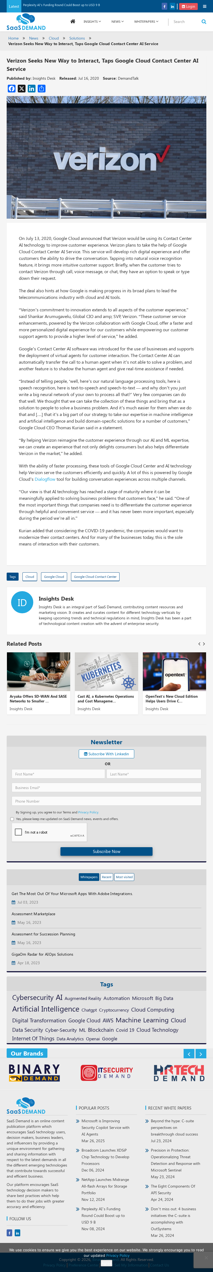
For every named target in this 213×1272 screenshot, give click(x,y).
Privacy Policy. (88, 812)
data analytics (70, 1038)
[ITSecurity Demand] (106, 1074)
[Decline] (206, 1257)
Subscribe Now (106, 851)
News (115, 21)
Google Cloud (54, 576)
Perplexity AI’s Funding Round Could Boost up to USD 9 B (61, 5)
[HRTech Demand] (179, 1074)
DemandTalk (128, 78)
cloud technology (157, 1029)
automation (116, 998)
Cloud (54, 38)
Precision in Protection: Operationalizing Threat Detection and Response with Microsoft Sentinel (175, 1163)
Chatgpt (89, 1010)
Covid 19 (125, 1030)
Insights (91, 21)
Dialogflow (45, 479)
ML (82, 1029)
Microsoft (142, 997)
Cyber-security (61, 1030)
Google (109, 1038)
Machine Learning (142, 1019)
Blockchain (101, 1029)
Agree (106, 1263)
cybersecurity (33, 997)
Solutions (77, 38)
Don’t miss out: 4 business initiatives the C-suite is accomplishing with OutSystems (173, 1222)
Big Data (164, 998)
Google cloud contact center (95, 576)
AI (59, 997)
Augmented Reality (83, 998)
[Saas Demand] (26, 21)
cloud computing (152, 1009)
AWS (108, 1020)
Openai (93, 1038)
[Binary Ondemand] (34, 1074)
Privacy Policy (118, 1255)
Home (13, 38)
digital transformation (39, 1020)
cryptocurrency (114, 1010)
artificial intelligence (45, 1009)
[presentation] (199, 644)
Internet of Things (33, 1038)
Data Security (27, 1029)
